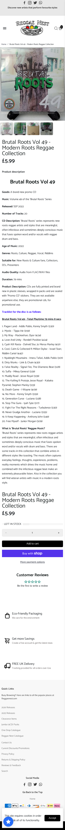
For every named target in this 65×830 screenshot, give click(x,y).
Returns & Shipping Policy (13, 760)
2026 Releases (8, 707)
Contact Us (7, 742)
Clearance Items (9, 719)
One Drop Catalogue (11, 730)
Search (5, 771)
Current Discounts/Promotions (16, 748)
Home (3, 44)
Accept (52, 818)
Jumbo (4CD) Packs (10, 724)
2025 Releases (8, 713)
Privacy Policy (8, 754)
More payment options (32, 562)
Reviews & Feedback (11, 765)
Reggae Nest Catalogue (13, 736)
